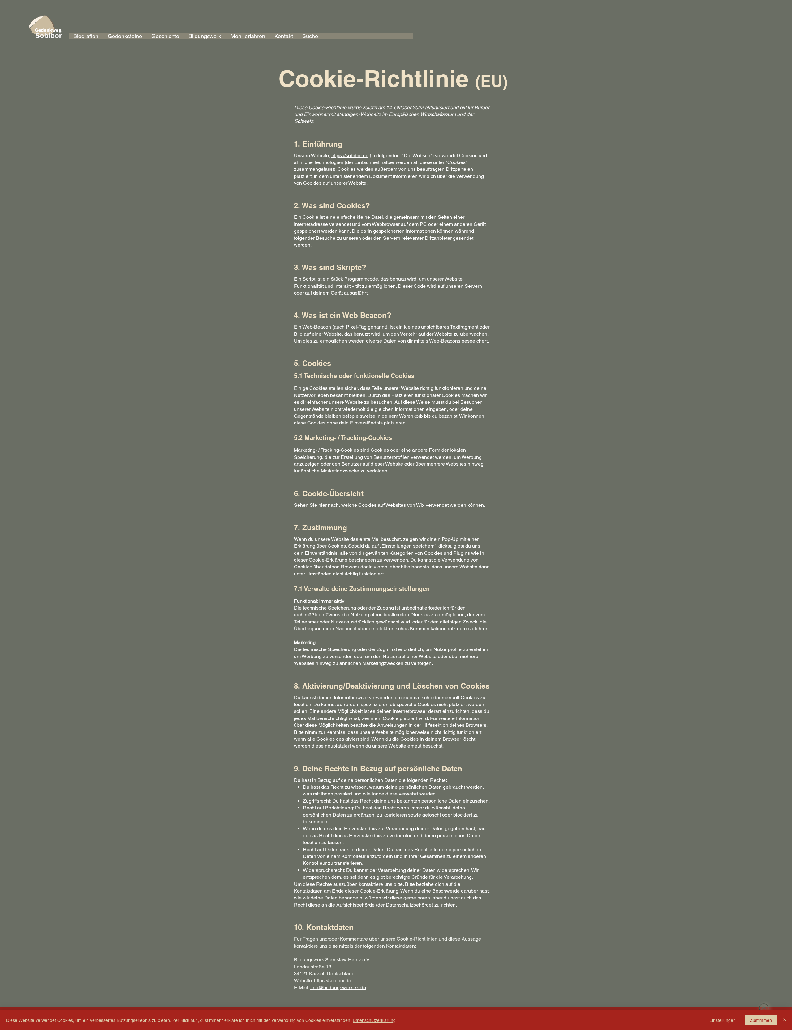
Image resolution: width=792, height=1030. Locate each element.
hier (322, 505)
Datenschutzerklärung (374, 1020)
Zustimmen (761, 1020)
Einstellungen (722, 1020)
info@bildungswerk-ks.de (338, 987)
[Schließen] (784, 1020)
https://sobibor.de (349, 155)
